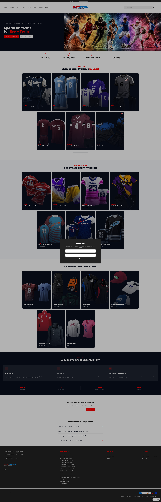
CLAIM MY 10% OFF (80, 255)
